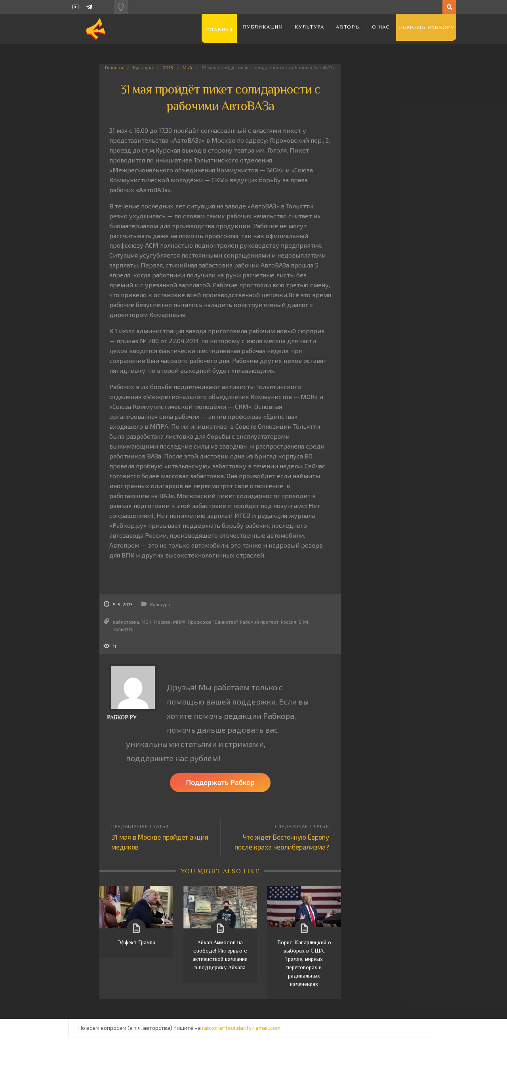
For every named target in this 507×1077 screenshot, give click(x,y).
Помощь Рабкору (426, 27)
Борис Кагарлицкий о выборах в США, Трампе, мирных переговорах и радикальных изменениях (304, 963)
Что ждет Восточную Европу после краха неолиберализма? (281, 842)
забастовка (126, 621)
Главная (219, 29)
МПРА (179, 621)
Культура (309, 27)
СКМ (303, 621)
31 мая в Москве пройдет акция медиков (159, 842)
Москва (162, 621)
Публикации (263, 27)
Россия (288, 621)
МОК (146, 621)
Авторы (348, 27)
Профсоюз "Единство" (213, 621)
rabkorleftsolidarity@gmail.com (241, 1027)
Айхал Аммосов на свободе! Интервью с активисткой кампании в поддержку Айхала (220, 954)
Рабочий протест (259, 621)
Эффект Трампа (136, 942)
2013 (167, 67)
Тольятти (123, 629)
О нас (381, 27)
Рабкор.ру (122, 717)
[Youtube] (75, 7)
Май (187, 67)
